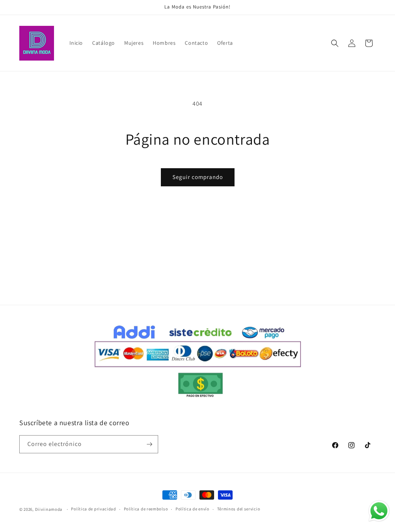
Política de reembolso (146, 509)
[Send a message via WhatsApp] (379, 511)
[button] (334, 43)
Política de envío (192, 509)
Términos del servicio (238, 509)
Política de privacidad (93, 509)
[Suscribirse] (149, 444)
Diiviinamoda (48, 509)
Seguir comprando (197, 177)
